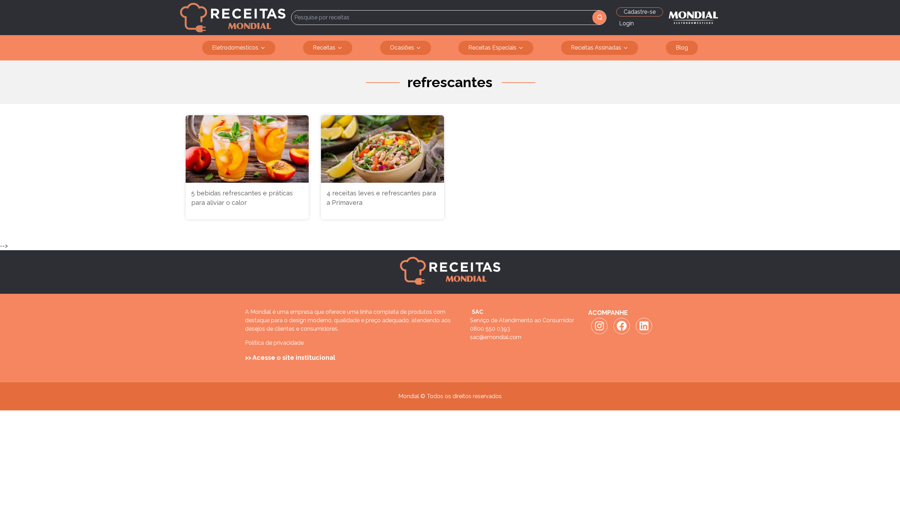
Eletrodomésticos (235, 47)
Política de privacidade (274, 342)
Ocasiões (402, 47)
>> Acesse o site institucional (290, 357)
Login (626, 23)
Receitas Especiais (492, 47)
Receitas (324, 47)
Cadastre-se (640, 11)
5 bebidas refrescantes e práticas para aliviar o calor (242, 197)
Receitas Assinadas (596, 47)
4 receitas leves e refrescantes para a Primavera (381, 197)
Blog (682, 47)
